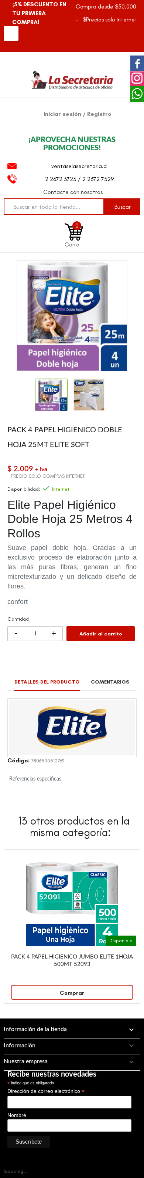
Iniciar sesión (63, 113)
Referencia (18, 761)
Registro (99, 113)
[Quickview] (130, 859)
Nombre (16, 1115)
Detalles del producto (47, 682)
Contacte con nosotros (73, 191)
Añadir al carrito (100, 634)
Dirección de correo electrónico (46, 1091)
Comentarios (110, 682)
